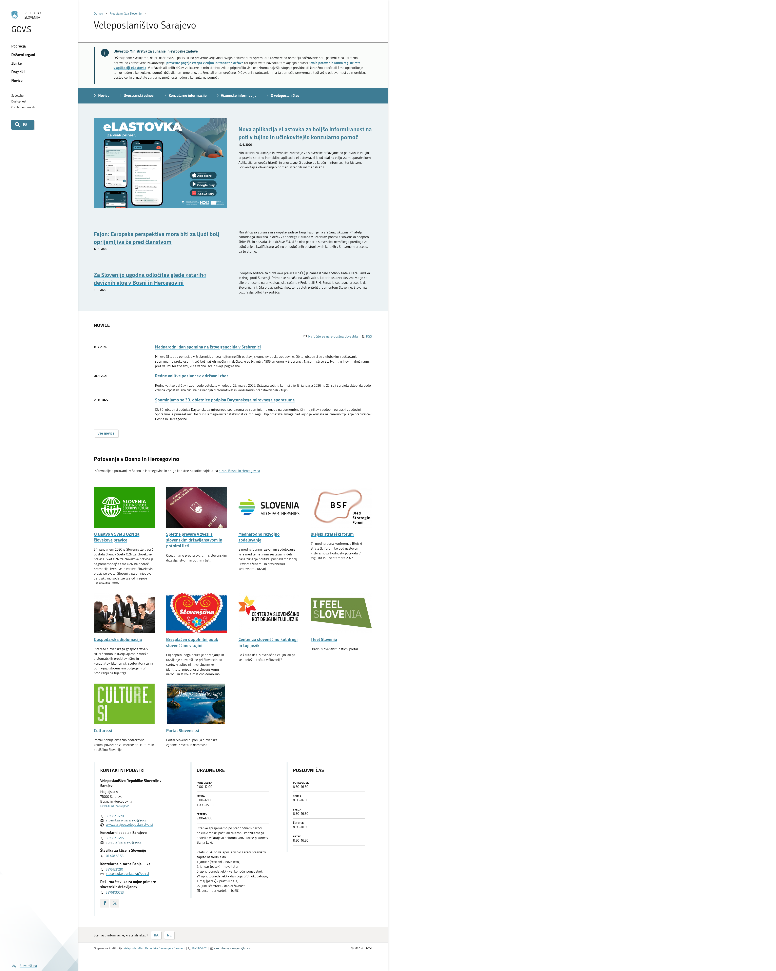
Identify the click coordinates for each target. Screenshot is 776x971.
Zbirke (16, 63)
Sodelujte (17, 95)
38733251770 (115, 816)
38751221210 (114, 869)
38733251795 (115, 838)
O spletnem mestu (23, 107)
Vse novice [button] (106, 433)
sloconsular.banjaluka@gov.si (127, 874)
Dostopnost (18, 101)
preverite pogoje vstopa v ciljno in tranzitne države (204, 62)
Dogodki (18, 71)
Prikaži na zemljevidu (115, 806)
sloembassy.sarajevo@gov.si (127, 820)
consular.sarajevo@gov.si (124, 842)
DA (156, 935)
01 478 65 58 (114, 856)
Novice (17, 80)
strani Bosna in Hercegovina (239, 471)
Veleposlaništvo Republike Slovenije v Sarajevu (154, 948)
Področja (18, 46)
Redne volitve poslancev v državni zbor (191, 376)
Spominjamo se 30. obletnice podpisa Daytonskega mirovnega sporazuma (225, 400)
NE (169, 935)
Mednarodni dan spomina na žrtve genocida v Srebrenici (208, 347)
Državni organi (23, 54)
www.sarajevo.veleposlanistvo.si (129, 824)
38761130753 (115, 892)
